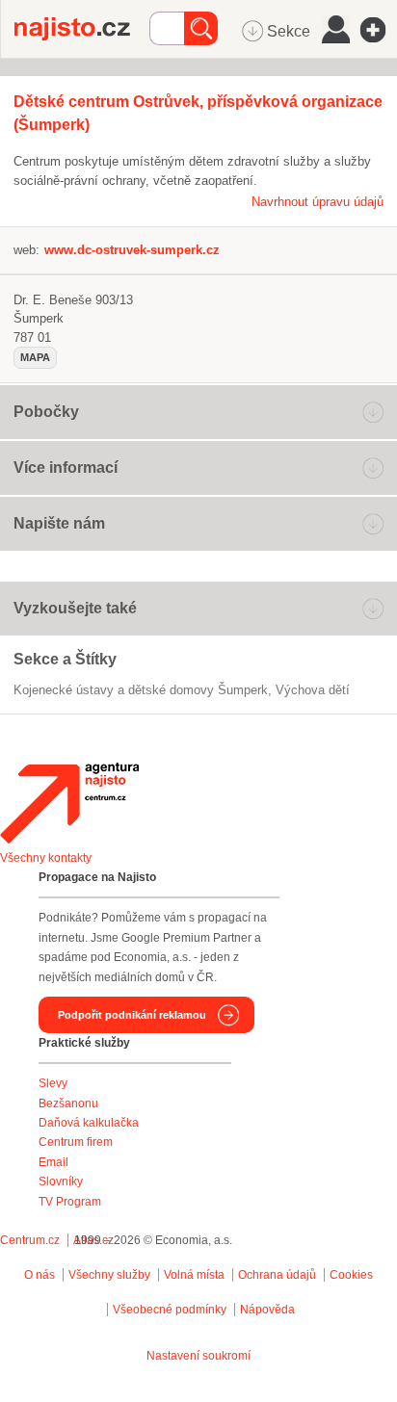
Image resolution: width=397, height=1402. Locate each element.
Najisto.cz (81, 28)
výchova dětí (313, 690)
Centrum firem (76, 1142)
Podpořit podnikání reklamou (132, 1015)
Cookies (351, 1275)
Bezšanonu (68, 1103)
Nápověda (267, 1309)
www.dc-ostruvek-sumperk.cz (132, 250)
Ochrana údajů (277, 1275)
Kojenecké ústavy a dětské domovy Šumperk (140, 690)
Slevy (53, 1083)
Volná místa (194, 1275)
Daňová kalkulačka (89, 1122)
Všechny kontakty (46, 858)
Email (53, 1162)
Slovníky (61, 1181)
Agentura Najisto (69, 803)
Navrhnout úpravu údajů (317, 202)
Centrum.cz (30, 1240)
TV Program (70, 1201)
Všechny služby (110, 1275)
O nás (39, 1275)
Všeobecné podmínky (169, 1309)
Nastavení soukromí (198, 1356)
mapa (35, 357)
